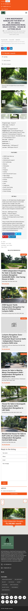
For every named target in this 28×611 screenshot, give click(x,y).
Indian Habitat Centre (14, 132)
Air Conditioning (18, 579)
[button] (7, 1)
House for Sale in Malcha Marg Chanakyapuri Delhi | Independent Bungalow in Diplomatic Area (13, 373)
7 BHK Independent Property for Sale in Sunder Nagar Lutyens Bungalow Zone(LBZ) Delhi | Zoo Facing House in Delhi (14, 275)
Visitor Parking (15, 587)
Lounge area (4, 584)
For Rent (11, 124)
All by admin (14, 493)
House (12, 123)
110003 (10, 139)
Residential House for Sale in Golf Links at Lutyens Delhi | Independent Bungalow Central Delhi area (14, 437)
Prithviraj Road (12, 134)
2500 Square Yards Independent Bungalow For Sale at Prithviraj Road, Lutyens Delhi (13, 308)
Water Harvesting (6, 589)
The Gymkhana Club (9, 137)
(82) (4, 39)
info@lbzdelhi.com (7, 6)
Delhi (7, 126)
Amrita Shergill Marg (16, 130)
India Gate (5, 132)
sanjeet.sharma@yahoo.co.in (9, 490)
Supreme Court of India (8, 135)
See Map (5, 56)
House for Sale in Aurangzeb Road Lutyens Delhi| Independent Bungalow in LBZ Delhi (13, 407)
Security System (5, 587)
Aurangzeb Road (12, 128)
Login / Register (4, 9)
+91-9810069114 (7, 3)
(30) (11, 39)
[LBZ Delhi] (2, 12)
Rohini (19, 134)
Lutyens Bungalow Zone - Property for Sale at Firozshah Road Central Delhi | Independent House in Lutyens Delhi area (14, 339)
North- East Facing (14, 584)
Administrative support (7, 579)
